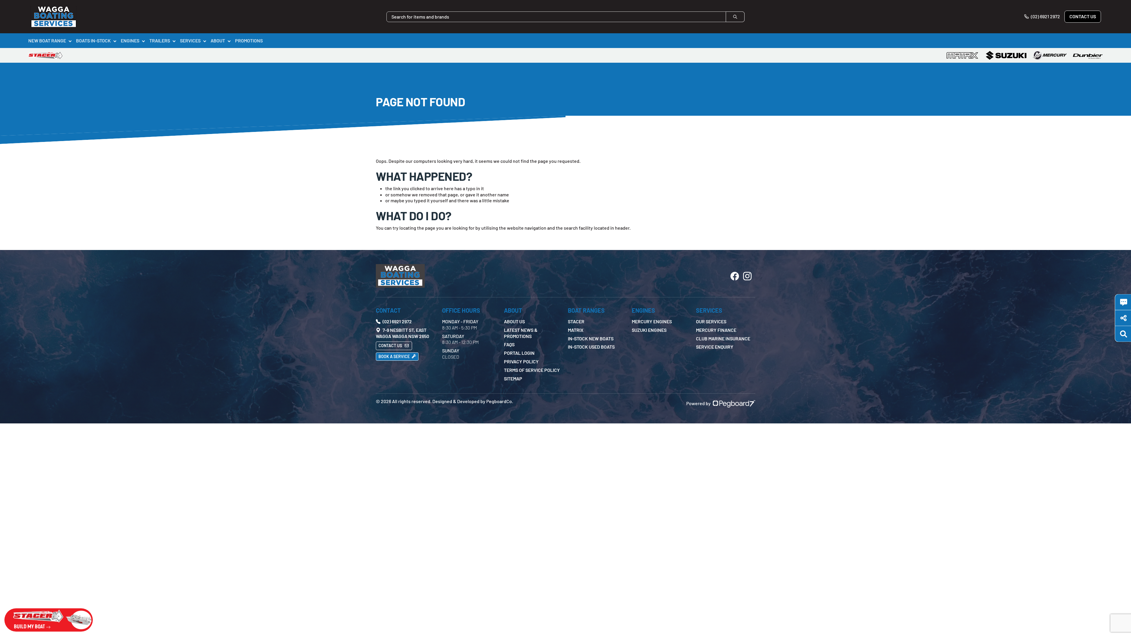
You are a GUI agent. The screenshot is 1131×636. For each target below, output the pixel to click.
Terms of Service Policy (532, 370)
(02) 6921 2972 (1045, 16)
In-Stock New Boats (591, 338)
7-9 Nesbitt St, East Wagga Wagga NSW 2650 (402, 333)
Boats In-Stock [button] (93, 40)
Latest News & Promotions (521, 333)
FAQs (509, 344)
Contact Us (1082, 16)
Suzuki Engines (649, 330)
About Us (514, 321)
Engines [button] (130, 40)
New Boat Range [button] (47, 40)
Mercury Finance (716, 330)
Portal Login (519, 353)
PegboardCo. (499, 401)
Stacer (576, 321)
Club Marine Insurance (723, 338)
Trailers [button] (159, 40)
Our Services (711, 321)
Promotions (249, 40)
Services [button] (190, 40)
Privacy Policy (521, 361)
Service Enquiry (714, 347)
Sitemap (513, 378)
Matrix (575, 330)
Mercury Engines (652, 321)
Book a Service (394, 356)
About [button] (218, 40)
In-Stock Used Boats (591, 347)
